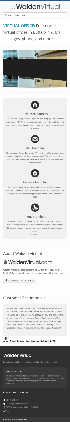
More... (36, 234)
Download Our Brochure (21, 280)
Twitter (9, 411)
